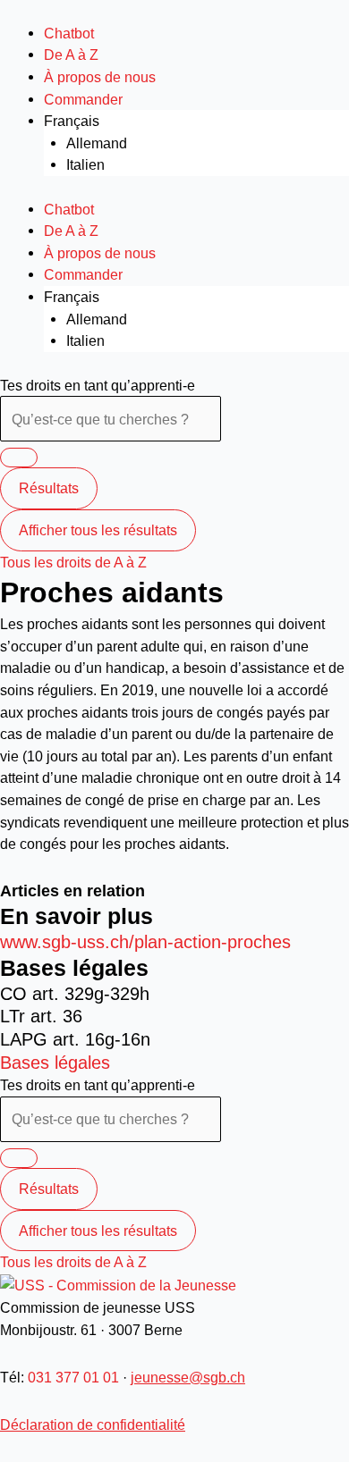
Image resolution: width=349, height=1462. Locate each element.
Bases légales (55, 1062)
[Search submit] (19, 457)
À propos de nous (100, 77)
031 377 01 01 (73, 1377)
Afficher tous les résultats (98, 530)
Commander (83, 99)
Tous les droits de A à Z (73, 562)
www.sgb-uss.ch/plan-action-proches (145, 942)
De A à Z (71, 54)
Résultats (49, 488)
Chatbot (69, 33)
